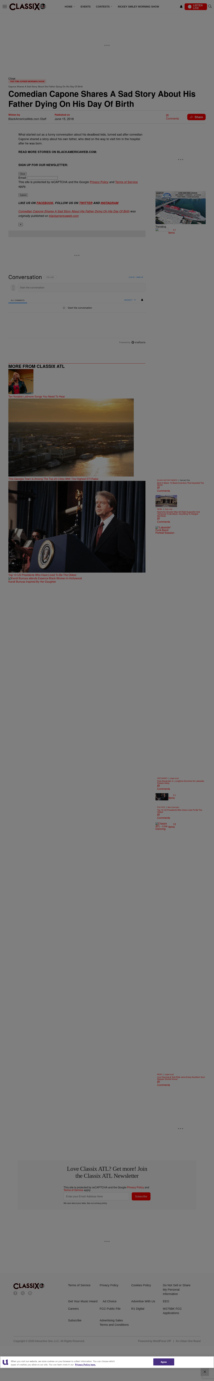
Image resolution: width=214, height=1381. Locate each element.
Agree (164, 1361)
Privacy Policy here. (85, 1364)
